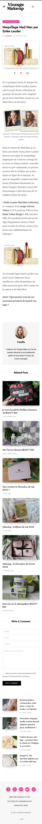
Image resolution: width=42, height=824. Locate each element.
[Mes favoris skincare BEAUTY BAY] (21, 433)
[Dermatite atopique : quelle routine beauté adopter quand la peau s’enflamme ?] (11, 724)
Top (22, 819)
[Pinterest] (21, 73)
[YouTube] (27, 789)
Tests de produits (11, 22)
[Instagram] (15, 789)
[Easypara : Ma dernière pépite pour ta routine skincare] (11, 760)
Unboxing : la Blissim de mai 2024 (18, 526)
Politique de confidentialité (20, 801)
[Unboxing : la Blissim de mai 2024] (21, 510)
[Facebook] (14, 73)
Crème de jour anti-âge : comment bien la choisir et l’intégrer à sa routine (29, 741)
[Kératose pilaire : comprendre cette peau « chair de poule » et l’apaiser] (11, 706)
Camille (8, 36)
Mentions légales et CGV (19, 797)
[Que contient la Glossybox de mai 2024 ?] (21, 470)
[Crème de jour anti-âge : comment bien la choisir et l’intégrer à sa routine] (11, 743)
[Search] (32, 7)
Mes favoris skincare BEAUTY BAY (18, 449)
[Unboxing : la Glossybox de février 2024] (21, 547)
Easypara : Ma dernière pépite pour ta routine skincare (29, 758)
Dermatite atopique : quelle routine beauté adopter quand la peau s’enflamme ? (29, 723)
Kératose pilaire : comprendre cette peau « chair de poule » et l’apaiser (28, 704)
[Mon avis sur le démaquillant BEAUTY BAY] (21, 587)
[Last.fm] (34, 789)
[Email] (27, 73)
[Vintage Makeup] (15, 6)
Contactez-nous (21, 805)
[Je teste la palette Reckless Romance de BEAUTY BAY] (21, 393)
